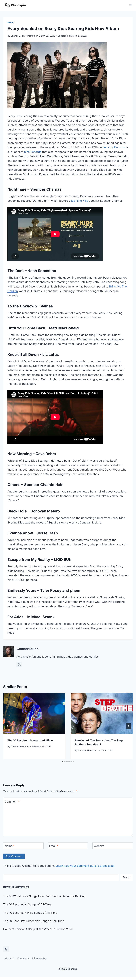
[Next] (128, 726)
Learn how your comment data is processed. (85, 865)
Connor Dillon (17, 35)
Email (53, 846)
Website (99, 846)
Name (10, 846)
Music (10, 23)
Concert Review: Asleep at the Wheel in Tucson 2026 (38, 929)
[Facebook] (6, 949)
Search (126, 877)
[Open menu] (130, 5)
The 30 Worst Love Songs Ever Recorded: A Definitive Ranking (44, 896)
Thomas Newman (19, 746)
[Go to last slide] (7, 726)
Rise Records (32, 152)
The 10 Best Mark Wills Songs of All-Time (30, 912)
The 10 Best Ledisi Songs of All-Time (27, 904)
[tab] (62, 761)
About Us (10, 958)
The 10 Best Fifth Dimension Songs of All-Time (33, 921)
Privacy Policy (39, 958)
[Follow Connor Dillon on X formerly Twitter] (19, 664)
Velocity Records (114, 147)
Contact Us (23, 958)
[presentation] (34, 713)
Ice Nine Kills (79, 200)
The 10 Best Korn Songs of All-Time (30, 740)
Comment (12, 801)
